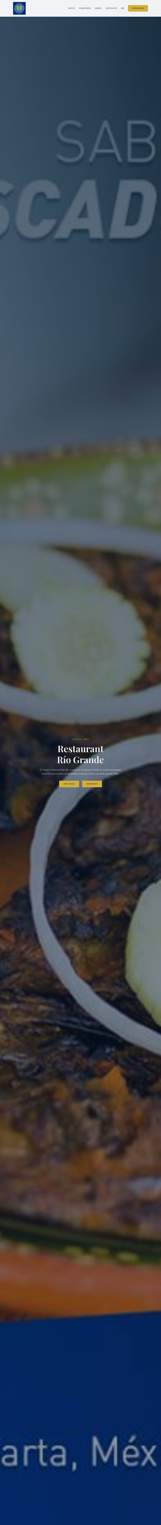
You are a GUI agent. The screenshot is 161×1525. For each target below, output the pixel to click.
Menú (98, 8)
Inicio (71, 8)
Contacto (111, 8)
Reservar (138, 8)
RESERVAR (92, 784)
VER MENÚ (69, 784)
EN (122, 8)
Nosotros (85, 8)
